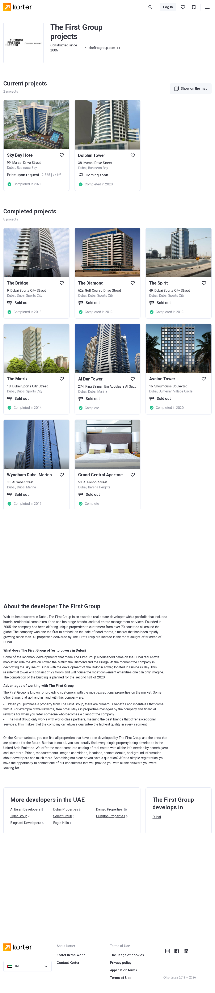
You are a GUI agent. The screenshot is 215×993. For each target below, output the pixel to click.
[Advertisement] (107, 556)
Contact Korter (68, 963)
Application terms (123, 970)
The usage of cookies (127, 955)
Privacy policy (120, 963)
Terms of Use (120, 978)
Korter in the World (71, 955)
